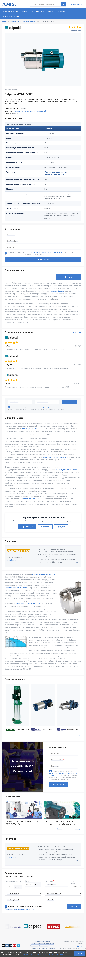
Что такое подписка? (42, 941)
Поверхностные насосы (54, 174)
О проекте (34, 946)
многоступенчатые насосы (66, 470)
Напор (27, 881)
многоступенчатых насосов (33, 428)
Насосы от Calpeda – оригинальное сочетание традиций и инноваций (61, 822)
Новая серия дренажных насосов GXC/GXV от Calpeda (22, 822)
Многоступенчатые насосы (55, 172)
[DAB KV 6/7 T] (17, 705)
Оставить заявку (58, 784)
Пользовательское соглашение (42, 943)
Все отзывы (76, 332)
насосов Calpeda (57, 291)
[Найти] (63, 4)
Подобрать (45, 527)
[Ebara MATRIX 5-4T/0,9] (69, 705)
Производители (10, 11)
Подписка (40, 11)
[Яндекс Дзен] (3, 947)
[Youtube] (14, 947)
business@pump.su (77, 946)
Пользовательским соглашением (19, 909)
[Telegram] (18, 947)
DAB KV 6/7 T (23, 730)
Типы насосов (27, 11)
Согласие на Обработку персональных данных (45, 252)
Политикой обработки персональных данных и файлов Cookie (43, 954)
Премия (61, 11)
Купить (68, 277)
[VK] (7, 947)
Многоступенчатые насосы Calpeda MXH (30, 111)
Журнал (51, 11)
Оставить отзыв (74, 30)
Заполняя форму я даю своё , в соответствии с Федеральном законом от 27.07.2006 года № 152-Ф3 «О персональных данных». (63, 775)
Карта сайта (43, 946)
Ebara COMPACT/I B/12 (48, 730)
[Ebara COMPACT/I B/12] (43, 705)
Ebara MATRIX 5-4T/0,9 (73, 730)
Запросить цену (26, 527)
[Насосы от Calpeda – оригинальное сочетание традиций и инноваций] (62, 810)
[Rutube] (10, 947)
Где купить (61, 527)
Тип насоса (49, 881)
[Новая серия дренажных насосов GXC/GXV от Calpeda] (24, 810)
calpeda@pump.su (77, 4)
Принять (79, 953)
